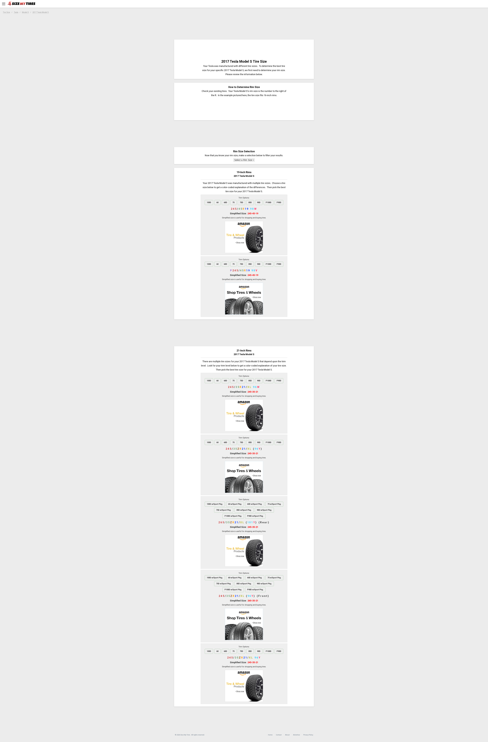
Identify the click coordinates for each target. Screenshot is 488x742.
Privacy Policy (308, 735)
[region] (244, 26)
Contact (279, 735)
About (287, 735)
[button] (3, 4)
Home (270, 735)
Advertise (296, 735)
